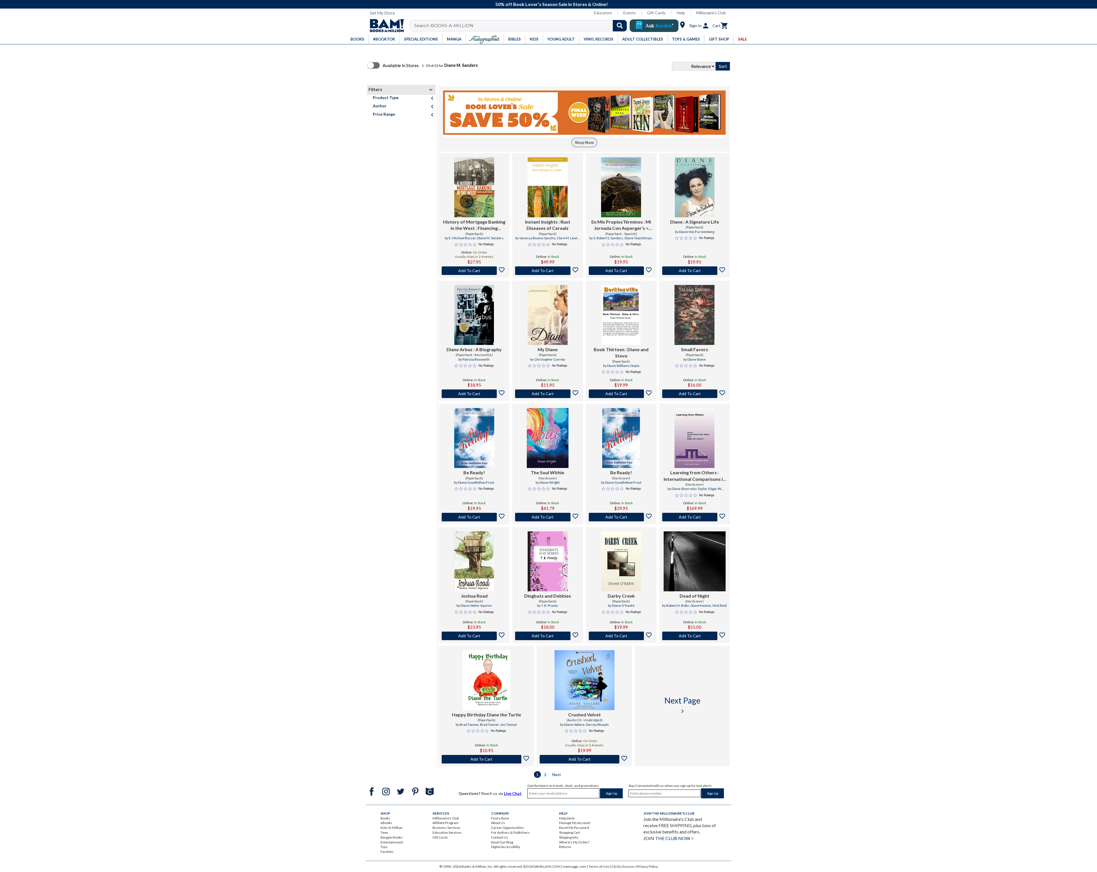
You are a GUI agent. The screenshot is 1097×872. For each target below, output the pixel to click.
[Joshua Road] (474, 561)
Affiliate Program (446, 823)
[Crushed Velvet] (584, 680)
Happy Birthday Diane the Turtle (486, 714)
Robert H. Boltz (677, 605)
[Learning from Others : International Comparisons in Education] (694, 438)
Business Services (447, 827)
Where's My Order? (574, 842)
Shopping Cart (569, 832)
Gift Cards (656, 12)
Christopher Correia (549, 359)
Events (629, 12)
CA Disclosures (623, 866)
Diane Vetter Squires (476, 605)
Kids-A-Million (392, 827)
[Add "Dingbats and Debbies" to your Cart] (547, 636)
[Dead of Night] (694, 561)
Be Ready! (474, 472)
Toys (384, 847)
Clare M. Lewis (568, 238)
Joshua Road (474, 595)
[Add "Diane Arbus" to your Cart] (474, 393)
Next (556, 774)
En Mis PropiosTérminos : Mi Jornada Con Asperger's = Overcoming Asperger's (621, 225)
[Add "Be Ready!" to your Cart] (474, 517)
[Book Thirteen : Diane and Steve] (621, 315)
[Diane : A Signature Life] (694, 187)
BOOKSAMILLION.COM (541, 866)
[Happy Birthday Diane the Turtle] (486, 680)
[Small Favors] (694, 315)
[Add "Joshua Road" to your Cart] (474, 636)
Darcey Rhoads (597, 724)
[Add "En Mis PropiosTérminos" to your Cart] (621, 270)
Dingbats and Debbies (547, 595)
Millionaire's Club (711, 12)
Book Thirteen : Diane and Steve (621, 352)
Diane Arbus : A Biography (474, 349)
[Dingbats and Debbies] (547, 561)
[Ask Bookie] (654, 25)
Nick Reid (719, 605)
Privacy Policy (647, 866)
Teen (384, 832)
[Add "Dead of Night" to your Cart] (694, 636)
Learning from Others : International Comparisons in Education (694, 476)
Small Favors (694, 349)
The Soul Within (547, 472)
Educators (603, 12)
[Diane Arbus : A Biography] (474, 315)
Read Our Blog (502, 842)
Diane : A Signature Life (694, 221)
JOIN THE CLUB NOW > (668, 838)
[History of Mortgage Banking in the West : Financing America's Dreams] (474, 187)
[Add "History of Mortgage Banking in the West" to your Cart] (474, 270)
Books (385, 818)
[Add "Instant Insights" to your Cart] (547, 270)
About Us (498, 823)
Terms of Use (598, 866)
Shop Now (584, 142)
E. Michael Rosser (462, 238)
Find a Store (500, 818)
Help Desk (566, 818)
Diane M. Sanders (490, 238)
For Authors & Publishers (510, 832)
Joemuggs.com (574, 866)
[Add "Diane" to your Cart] (694, 270)
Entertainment (392, 842)
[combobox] (522, 25)
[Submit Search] (620, 25)
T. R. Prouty (549, 605)
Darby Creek (621, 595)
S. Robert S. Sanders (608, 238)
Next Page (682, 705)
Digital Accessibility (505, 847)
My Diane (548, 349)
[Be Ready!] (474, 438)
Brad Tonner (469, 724)
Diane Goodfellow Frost (476, 482)
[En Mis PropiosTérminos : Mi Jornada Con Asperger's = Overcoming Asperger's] (621, 187)
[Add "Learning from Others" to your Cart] (694, 517)
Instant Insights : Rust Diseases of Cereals (547, 225)
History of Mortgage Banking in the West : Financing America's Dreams (474, 225)
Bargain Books (392, 837)
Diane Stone (696, 359)
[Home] (385, 25)
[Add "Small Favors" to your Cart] (694, 393)
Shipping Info (568, 837)
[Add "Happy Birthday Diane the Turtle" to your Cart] (486, 759)
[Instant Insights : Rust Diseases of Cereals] (547, 187)
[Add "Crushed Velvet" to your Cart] (584, 759)
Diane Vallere (574, 724)
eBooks (386, 823)
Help (681, 12)
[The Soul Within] (547, 438)
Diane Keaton (700, 605)
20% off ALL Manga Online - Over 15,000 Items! (553, 4)
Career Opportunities (507, 827)
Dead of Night (694, 595)
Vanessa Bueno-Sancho (537, 238)
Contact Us (499, 837)
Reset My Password (574, 827)
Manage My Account (574, 823)
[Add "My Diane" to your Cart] (547, 393)
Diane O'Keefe (623, 605)
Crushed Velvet (584, 714)
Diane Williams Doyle (623, 365)
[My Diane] (547, 315)
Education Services (447, 832)
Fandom (387, 851)
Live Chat (513, 793)
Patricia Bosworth (476, 359)
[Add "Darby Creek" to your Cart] (621, 636)
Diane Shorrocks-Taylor (689, 489)
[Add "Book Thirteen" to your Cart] (621, 393)
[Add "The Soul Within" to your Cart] (547, 517)
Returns (565, 847)
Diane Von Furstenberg (696, 232)
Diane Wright (550, 482)
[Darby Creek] (621, 561)
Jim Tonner (508, 724)
